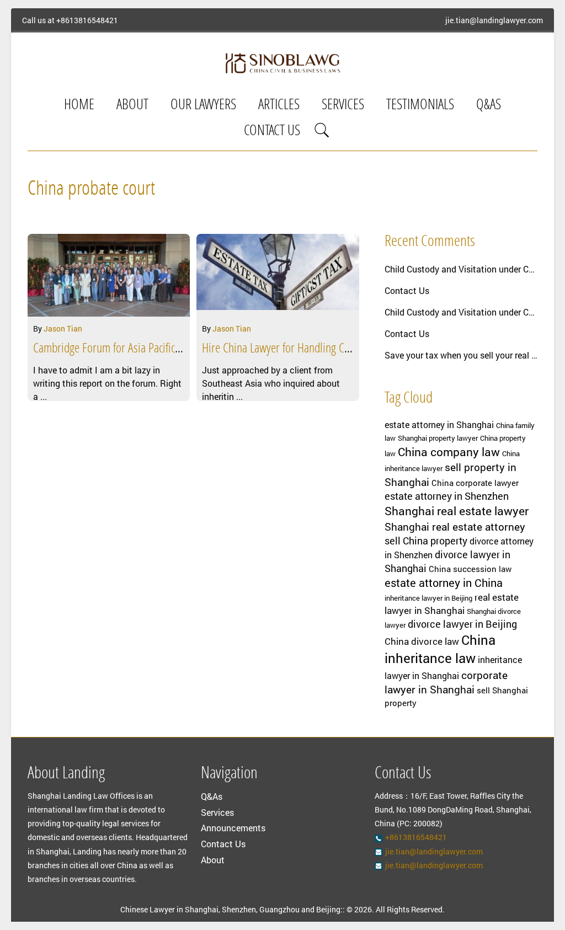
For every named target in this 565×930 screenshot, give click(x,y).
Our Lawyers (203, 105)
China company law (449, 451)
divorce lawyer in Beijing (462, 623)
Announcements (233, 827)
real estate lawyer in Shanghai (452, 604)
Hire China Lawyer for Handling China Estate (296, 349)
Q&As (488, 105)
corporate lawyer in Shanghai (446, 682)
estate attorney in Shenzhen (447, 496)
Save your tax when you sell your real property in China (461, 355)
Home (79, 105)
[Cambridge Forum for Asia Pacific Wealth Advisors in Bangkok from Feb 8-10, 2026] (109, 275)
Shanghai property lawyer (438, 438)
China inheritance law (440, 649)
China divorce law (422, 641)
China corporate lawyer (475, 483)
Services (343, 105)
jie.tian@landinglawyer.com (494, 20)
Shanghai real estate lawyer (457, 511)
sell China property (426, 540)
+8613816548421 (87, 20)
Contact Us (272, 131)
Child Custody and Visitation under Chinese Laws (461, 269)
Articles (279, 105)
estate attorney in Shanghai (439, 424)
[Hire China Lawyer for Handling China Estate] (277, 275)
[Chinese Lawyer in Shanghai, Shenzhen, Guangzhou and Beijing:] (283, 63)
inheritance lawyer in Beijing (428, 598)
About (132, 105)
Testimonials (420, 105)
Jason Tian (63, 328)
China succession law (470, 569)
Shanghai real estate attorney (455, 526)
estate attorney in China (444, 582)
